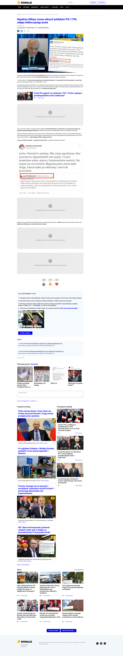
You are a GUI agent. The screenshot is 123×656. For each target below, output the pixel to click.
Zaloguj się (93, 2)
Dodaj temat (77, 642)
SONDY (61, 7)
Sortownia (36, 305)
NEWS (19, 7)
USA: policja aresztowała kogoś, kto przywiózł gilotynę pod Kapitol (72, 587)
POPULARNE (55, 7)
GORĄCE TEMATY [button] (44, 7)
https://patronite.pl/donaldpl (68, 308)
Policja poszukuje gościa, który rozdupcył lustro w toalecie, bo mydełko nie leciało (24, 387)
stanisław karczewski (43, 27)
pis (36, 27)
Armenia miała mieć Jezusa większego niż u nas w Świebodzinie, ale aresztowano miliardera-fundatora (49, 589)
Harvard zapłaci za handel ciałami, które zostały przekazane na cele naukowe (72, 615)
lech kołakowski (21, 27)
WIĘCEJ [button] (67, 7)
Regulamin (83, 642)
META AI (54, 383)
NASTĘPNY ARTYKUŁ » (68, 630)
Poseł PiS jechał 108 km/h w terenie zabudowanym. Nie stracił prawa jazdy (70, 481)
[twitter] (22, 31)
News (40, 642)
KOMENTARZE (34, 7)
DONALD (18, 14)
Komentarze (45, 642)
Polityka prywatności (43, 644)
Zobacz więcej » (41, 97)
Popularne (51, 642)
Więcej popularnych (23, 564)
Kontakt (71, 642)
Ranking (57, 642)
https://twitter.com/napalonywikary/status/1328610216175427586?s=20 (36, 353)
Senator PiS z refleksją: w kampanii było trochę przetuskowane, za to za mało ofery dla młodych (68, 427)
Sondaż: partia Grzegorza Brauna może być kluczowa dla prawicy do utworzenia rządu (26, 616)
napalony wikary (30, 27)
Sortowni (34, 364)
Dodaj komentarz (23, 392)
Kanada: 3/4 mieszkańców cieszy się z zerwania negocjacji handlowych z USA (50, 615)
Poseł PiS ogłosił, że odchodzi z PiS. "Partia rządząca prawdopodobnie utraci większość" (69, 454)
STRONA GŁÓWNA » (25, 333)
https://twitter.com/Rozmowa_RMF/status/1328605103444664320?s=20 (36, 345)
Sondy (66, 642)
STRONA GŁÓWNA (53, 630)
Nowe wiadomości (78, 569)
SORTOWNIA (26, 7)
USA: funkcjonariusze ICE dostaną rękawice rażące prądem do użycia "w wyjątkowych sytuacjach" (26, 588)
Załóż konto (102, 2)
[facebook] (18, 31)
